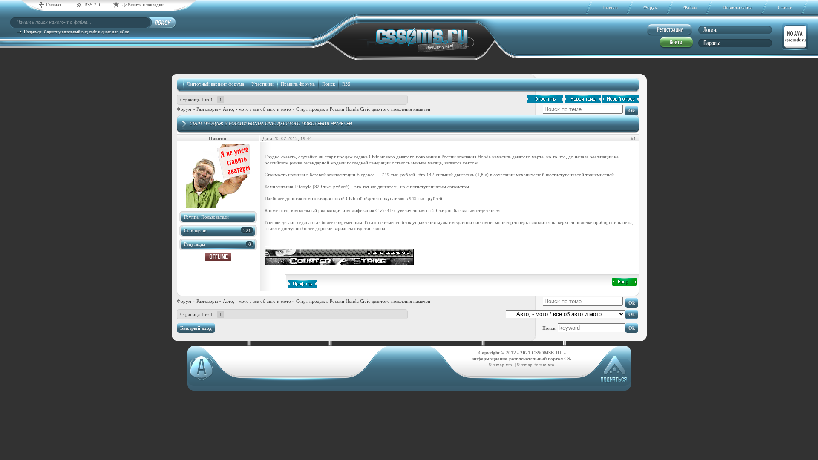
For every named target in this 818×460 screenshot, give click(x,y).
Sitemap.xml (501, 364)
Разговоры (207, 109)
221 (247, 230)
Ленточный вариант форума (215, 83)
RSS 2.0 (92, 4)
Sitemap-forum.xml (536, 364)
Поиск (328, 83)
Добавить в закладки (143, 4)
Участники (262, 83)
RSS (346, 83)
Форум (184, 109)
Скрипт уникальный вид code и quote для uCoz (86, 31)
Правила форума (298, 83)
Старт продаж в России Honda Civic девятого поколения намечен (363, 109)
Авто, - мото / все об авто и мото (257, 109)
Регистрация (669, 30)
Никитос (218, 138)
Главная (53, 4)
